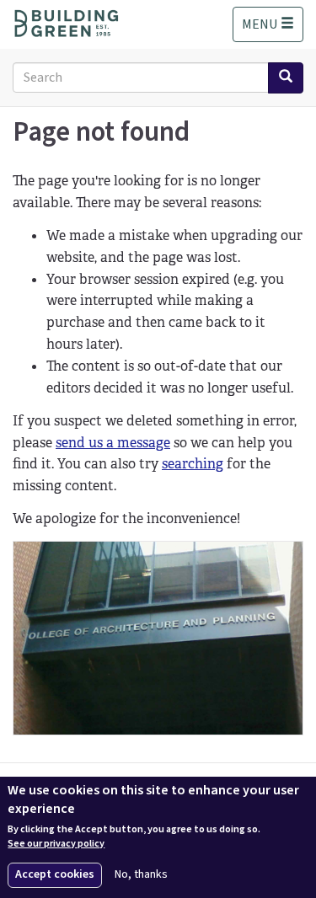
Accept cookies (54, 874)
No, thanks (141, 875)
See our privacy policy (56, 844)
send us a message (113, 443)
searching (192, 464)
